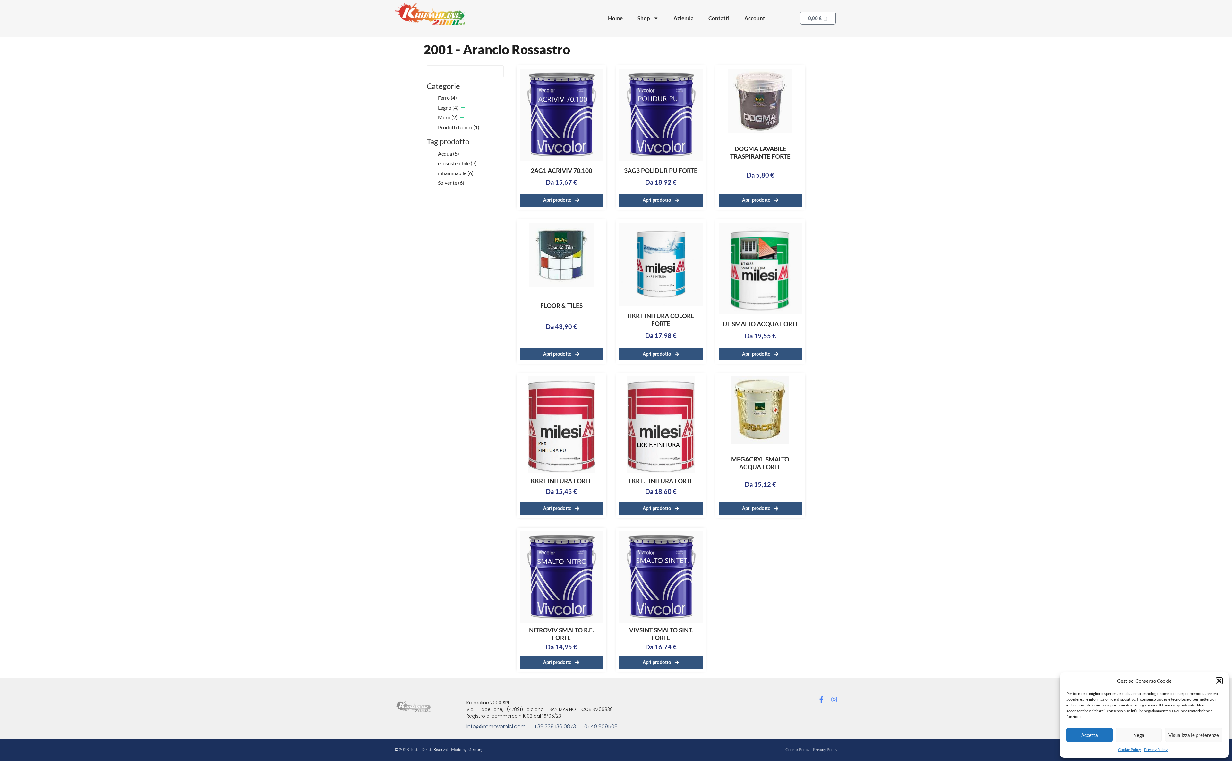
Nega (1138, 735)
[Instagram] (834, 699)
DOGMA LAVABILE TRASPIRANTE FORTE (760, 152)
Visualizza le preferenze (1193, 735)
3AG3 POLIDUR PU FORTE (660, 170)
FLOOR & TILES (561, 305)
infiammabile (456, 173)
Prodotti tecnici (458, 127)
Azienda (683, 18)
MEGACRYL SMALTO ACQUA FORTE (760, 462)
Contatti (719, 18)
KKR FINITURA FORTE (561, 481)
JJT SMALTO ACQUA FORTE (760, 323)
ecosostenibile (457, 163)
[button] (1219, 681)
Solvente (451, 183)
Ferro (447, 98)
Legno (448, 108)
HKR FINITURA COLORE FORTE (660, 319)
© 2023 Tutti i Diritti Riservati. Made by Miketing (439, 749)
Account (754, 18)
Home (615, 18)
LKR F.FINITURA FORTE (661, 481)
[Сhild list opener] (461, 98)
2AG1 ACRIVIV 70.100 (561, 170)
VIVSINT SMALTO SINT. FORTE (661, 633)
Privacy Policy (1156, 749)
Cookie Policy (1129, 749)
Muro (448, 117)
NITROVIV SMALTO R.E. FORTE (561, 633)
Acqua (448, 153)
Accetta (1089, 735)
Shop (643, 18)
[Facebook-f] (821, 699)
